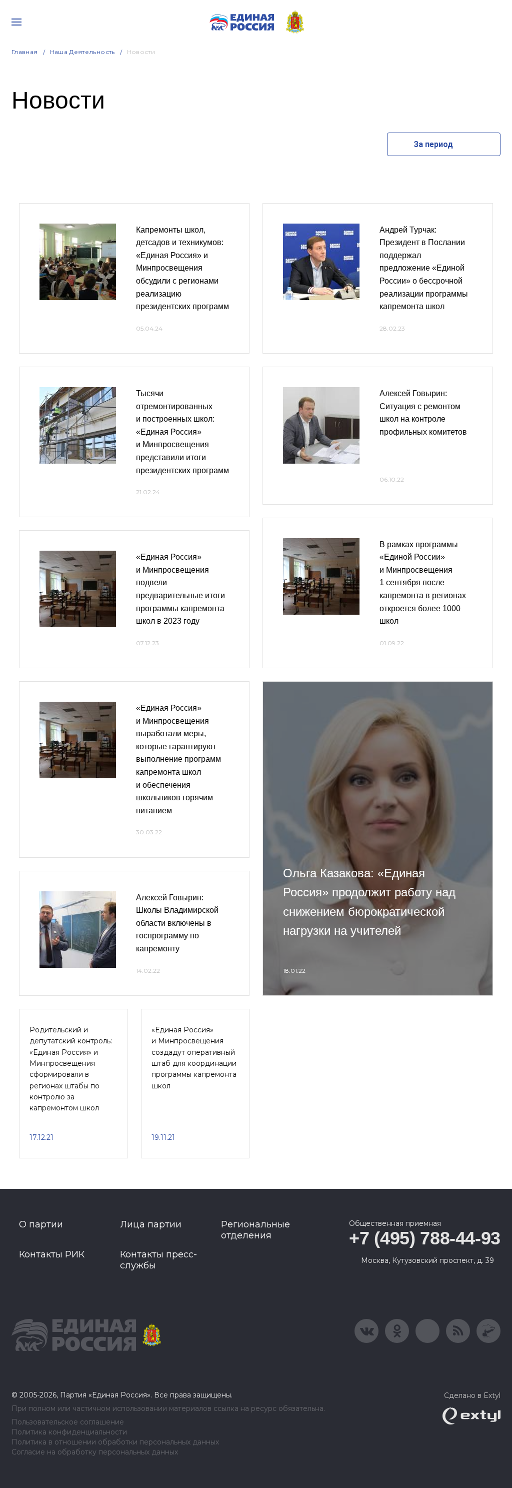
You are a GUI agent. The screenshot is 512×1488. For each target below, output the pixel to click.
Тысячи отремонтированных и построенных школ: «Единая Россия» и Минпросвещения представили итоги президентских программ (182, 432)
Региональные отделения (255, 1230)
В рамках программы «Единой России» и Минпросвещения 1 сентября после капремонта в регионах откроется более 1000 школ (423, 583)
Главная (25, 52)
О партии (41, 1224)
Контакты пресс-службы (158, 1260)
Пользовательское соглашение (68, 1422)
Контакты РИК (51, 1254)
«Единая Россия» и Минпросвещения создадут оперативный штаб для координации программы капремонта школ (194, 1057)
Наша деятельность (82, 52)
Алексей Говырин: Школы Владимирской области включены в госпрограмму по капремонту (177, 923)
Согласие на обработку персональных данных (95, 1452)
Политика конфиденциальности (69, 1432)
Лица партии (151, 1224)
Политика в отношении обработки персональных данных (115, 1442)
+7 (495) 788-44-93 (424, 1238)
